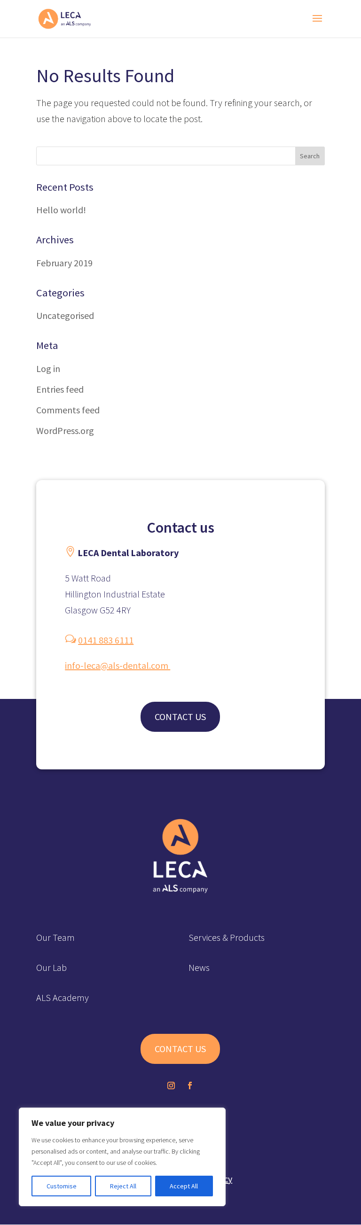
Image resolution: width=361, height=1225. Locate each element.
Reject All (123, 1186)
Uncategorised (65, 315)
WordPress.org (65, 430)
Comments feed (68, 410)
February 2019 (64, 263)
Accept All (184, 1186)
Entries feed (60, 389)
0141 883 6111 (105, 640)
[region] (122, 1157)
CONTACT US (180, 716)
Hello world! (61, 210)
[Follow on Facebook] (189, 1085)
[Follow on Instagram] (171, 1085)
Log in (48, 368)
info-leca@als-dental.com (117, 665)
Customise (62, 1186)
